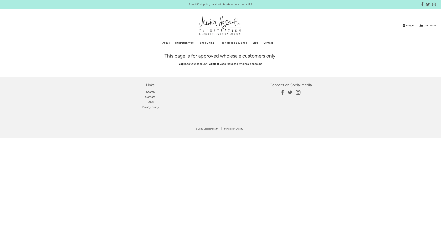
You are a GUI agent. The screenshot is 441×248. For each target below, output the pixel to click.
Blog (255, 42)
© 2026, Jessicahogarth (207, 129)
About (166, 42)
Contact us (216, 63)
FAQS (150, 102)
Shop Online (207, 42)
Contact (268, 42)
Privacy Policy (150, 107)
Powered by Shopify (233, 129)
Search (150, 92)
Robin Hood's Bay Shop (233, 42)
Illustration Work (184, 42)
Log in (183, 63)
